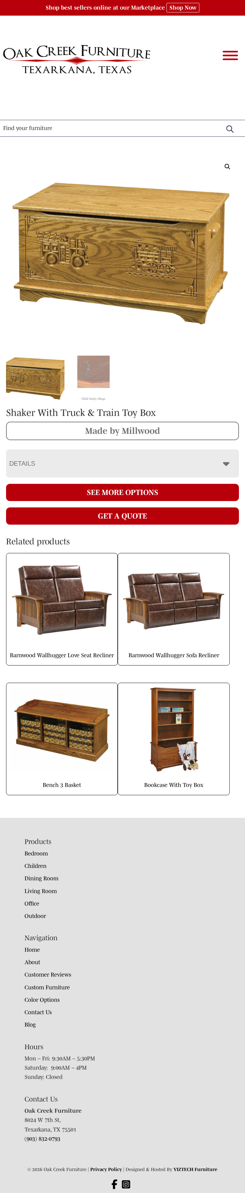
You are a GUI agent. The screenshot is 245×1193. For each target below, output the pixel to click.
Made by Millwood (122, 430)
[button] (227, 166)
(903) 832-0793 (42, 1139)
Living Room (41, 891)
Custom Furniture (47, 987)
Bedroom (36, 853)
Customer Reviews (48, 974)
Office (32, 903)
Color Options (42, 1000)
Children (36, 866)
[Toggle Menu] (230, 55)
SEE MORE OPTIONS (122, 492)
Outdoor (35, 916)
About (32, 962)
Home (32, 950)
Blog (30, 1025)
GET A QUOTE (122, 516)
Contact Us (38, 1012)
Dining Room (41, 878)
